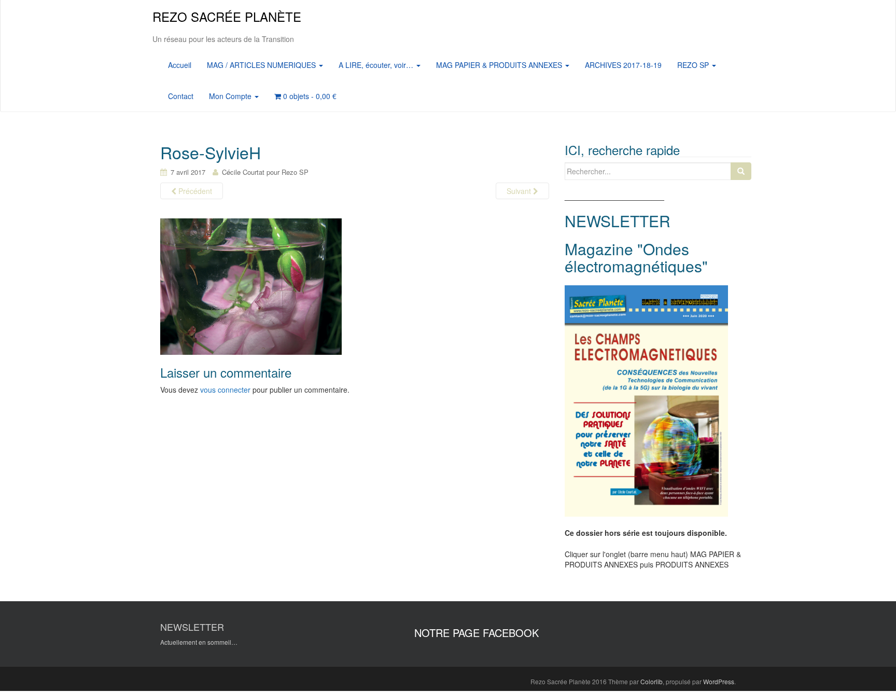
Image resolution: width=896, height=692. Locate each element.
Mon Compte (231, 96)
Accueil (179, 65)
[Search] (741, 171)
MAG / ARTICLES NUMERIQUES (262, 65)
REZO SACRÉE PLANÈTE (226, 16)
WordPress (718, 681)
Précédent (194, 191)
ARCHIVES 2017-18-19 (623, 65)
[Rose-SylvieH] (251, 286)
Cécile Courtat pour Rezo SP (265, 172)
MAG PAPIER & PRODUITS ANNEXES (500, 65)
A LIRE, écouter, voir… (377, 65)
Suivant (520, 191)
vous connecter (225, 389)
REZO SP (694, 65)
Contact (180, 96)
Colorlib (651, 681)
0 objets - (309, 96)
